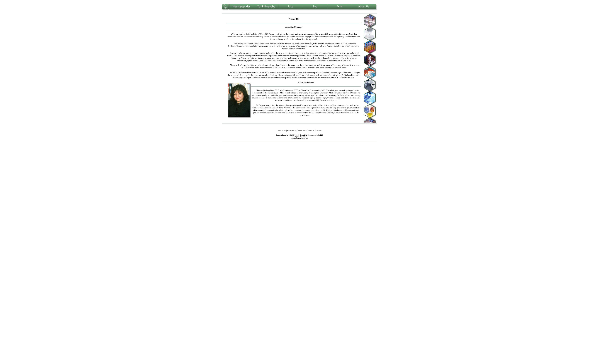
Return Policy (302, 130)
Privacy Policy (291, 130)
